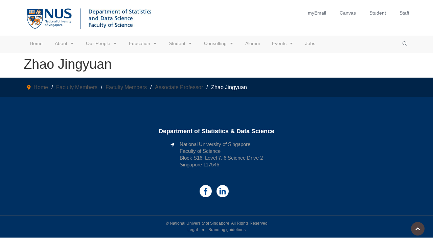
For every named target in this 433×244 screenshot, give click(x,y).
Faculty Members (76, 87)
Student (377, 13)
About (61, 43)
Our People (98, 43)
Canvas (348, 13)
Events (279, 43)
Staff (404, 13)
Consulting (215, 43)
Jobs (310, 43)
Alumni (252, 43)
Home (36, 43)
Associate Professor (179, 87)
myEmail (317, 13)
